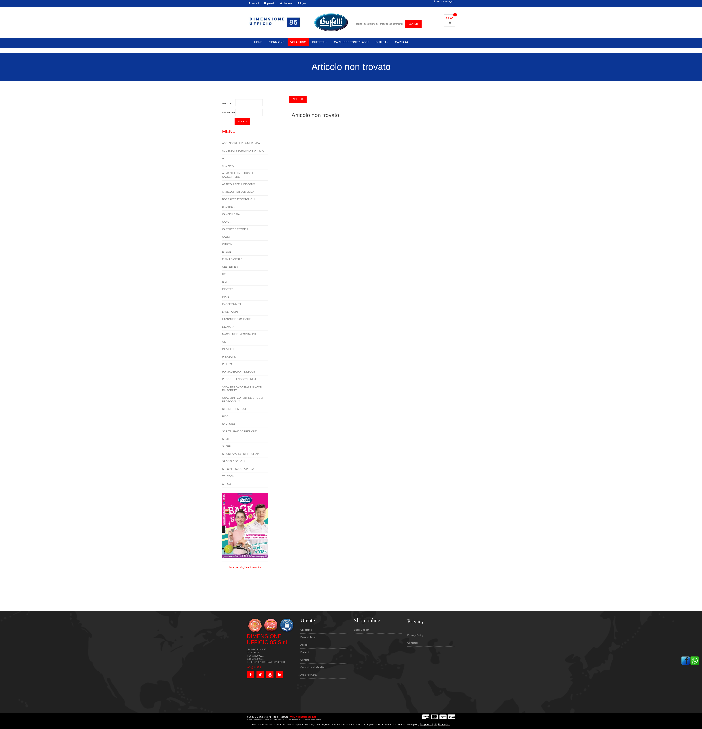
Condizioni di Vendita (312, 667)
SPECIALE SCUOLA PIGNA (238, 468)
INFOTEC (227, 289)
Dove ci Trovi (307, 637)
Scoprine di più (428, 724)
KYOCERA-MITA (231, 304)
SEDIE (226, 438)
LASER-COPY (230, 311)
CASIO (226, 236)
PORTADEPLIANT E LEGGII (238, 371)
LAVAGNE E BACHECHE (236, 319)
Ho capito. (444, 724)
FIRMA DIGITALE (232, 259)
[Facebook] (685, 660)
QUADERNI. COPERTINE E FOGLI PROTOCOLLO (242, 399)
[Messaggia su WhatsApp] (694, 660)
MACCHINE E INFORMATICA (239, 334)
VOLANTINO (298, 42)
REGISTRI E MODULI (234, 408)
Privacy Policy (415, 635)
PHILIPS (227, 364)
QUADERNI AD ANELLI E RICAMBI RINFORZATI (242, 388)
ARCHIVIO (228, 165)
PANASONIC (229, 356)
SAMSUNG (228, 423)
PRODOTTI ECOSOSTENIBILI (239, 379)
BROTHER (228, 206)
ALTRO (226, 158)
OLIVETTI (228, 349)
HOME (258, 42)
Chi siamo (306, 629)
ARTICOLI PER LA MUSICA (238, 191)
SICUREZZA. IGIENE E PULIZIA (240, 453)
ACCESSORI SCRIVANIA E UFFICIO (243, 150)
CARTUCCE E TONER (235, 229)
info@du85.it (254, 667)
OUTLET (380, 42)
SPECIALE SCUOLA (234, 461)
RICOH (226, 416)
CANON (226, 221)
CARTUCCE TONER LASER (351, 42)
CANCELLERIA (231, 214)
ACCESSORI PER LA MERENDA (241, 143)
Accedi (304, 644)
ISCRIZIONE (276, 42)
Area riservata (308, 674)
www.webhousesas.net (303, 716)
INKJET (226, 296)
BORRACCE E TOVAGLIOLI (238, 199)
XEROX (226, 483)
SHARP (226, 446)
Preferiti (304, 652)
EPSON (226, 251)
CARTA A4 (401, 42)
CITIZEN (227, 244)
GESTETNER (230, 266)
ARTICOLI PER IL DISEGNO (238, 184)
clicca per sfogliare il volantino (245, 567)
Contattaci (413, 642)
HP (224, 274)
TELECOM (228, 476)
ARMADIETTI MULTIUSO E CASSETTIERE (238, 175)
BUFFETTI (318, 42)
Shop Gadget (361, 629)
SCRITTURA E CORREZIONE (239, 431)
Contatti (304, 659)
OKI (224, 341)
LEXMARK (228, 326)
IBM (224, 281)
